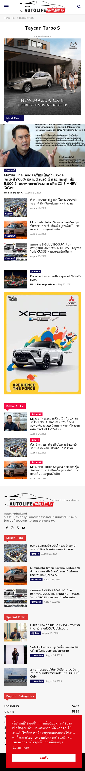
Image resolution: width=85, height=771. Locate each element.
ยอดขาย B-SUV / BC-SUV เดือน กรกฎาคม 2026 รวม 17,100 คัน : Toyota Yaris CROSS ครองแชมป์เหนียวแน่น (55, 248)
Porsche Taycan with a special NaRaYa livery (55, 278)
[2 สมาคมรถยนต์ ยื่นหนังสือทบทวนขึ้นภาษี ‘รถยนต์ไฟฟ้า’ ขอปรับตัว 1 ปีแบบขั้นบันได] (15, 677)
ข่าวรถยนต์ (10, 170)
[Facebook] (6, 528)
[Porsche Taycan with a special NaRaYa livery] (15, 279)
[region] (42, 343)
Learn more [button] (21, 747)
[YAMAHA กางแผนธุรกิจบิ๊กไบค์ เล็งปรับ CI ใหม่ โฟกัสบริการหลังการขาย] (15, 654)
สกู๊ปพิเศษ (35, 633)
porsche (35, 271)
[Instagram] (12, 528)
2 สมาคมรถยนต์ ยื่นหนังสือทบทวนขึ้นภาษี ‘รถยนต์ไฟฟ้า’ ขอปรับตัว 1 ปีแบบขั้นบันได (55, 673)
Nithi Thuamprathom (42, 284)
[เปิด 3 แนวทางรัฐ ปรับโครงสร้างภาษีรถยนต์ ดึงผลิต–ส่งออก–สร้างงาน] (15, 207)
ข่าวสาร (8, 213)
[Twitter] (18, 528)
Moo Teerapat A (13, 192)
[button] (42, 343)
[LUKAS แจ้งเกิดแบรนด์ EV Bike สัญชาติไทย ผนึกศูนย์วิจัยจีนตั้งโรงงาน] (15, 632)
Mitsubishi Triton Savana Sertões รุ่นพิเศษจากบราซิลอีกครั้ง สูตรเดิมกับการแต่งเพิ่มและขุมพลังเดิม (54, 225)
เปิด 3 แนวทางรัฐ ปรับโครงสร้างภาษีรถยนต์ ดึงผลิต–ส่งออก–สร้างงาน (53, 201)
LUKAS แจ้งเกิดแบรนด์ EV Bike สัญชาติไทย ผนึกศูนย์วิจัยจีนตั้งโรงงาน (55, 627)
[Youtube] (23, 528)
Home (7, 17)
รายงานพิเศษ (37, 655)
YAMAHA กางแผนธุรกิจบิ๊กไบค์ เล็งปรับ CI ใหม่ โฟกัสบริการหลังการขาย (54, 649)
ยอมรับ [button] (44, 757)
